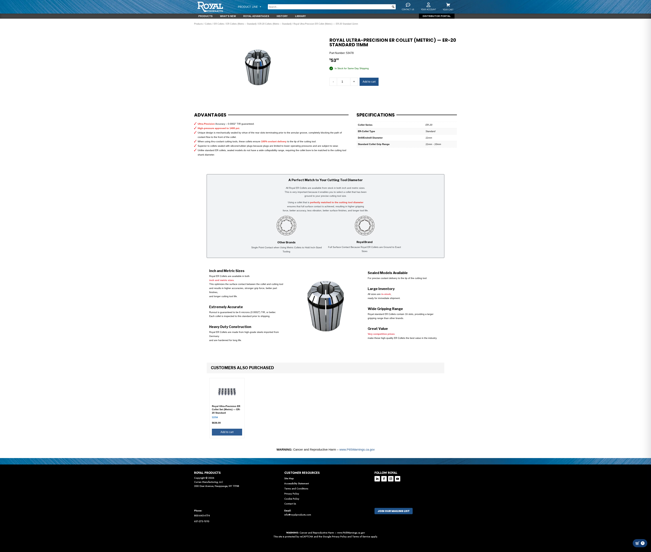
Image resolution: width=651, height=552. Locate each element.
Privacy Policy (291, 493)
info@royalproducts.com (297, 514)
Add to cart (369, 81)
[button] (393, 6)
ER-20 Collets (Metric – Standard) (274, 24)
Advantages (210, 115)
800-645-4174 (202, 515)
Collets (208, 24)
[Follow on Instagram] (390, 478)
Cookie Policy (291, 498)
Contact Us (290, 503)
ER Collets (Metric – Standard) (241, 24)
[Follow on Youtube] (397, 478)
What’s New (228, 16)
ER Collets (219, 24)
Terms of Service (361, 536)
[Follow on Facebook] (384, 478)
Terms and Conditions (296, 488)
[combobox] (332, 6)
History (282, 16)
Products (205, 16)
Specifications (376, 115)
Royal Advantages (256, 16)
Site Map (289, 478)
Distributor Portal (437, 16)
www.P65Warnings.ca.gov (357, 449)
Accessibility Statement (296, 483)
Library (300, 16)
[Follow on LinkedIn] (377, 478)
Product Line (248, 7)
